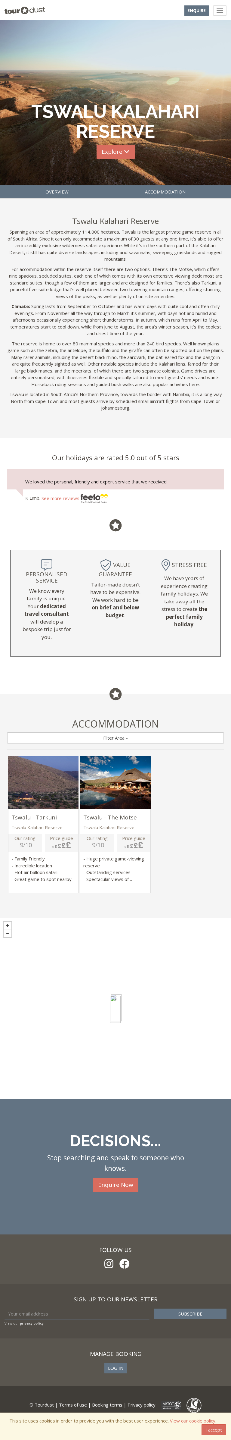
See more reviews (61, 498)
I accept (213, 1430)
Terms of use (73, 1405)
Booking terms (107, 1405)
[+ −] (115, 1008)
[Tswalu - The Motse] (115, 1009)
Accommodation (165, 192)
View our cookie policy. (193, 1421)
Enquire (196, 10)
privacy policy (32, 1323)
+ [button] (7, 925)
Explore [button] (113, 152)
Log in (115, 1368)
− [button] (7, 933)
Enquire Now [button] (115, 1185)
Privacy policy (142, 1405)
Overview (57, 192)
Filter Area (114, 738)
